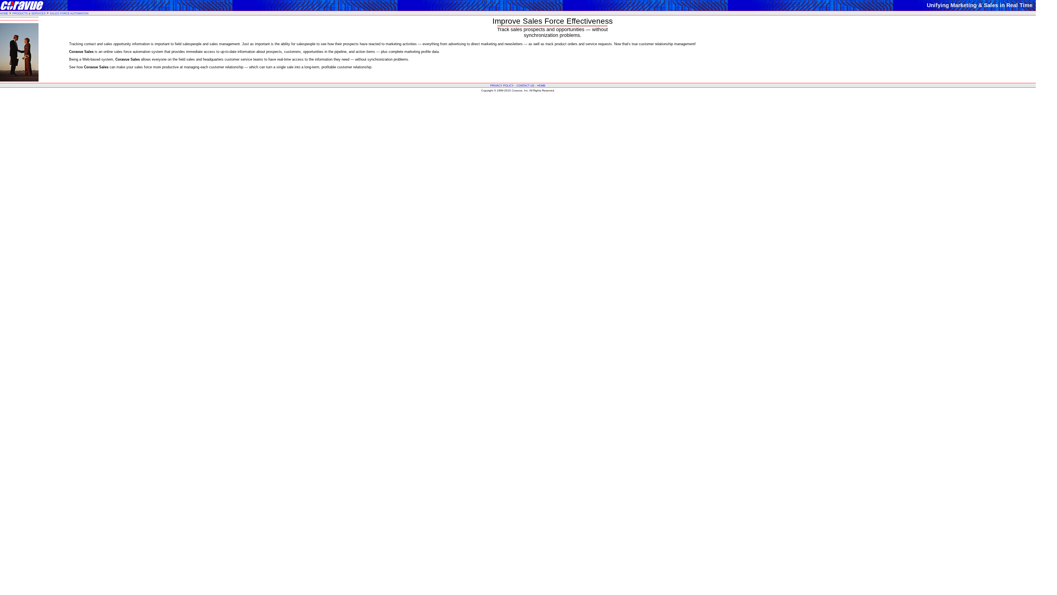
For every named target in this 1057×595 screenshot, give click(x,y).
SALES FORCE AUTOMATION (69, 13)
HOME (4, 13)
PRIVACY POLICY (502, 85)
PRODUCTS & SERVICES (29, 13)
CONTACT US (525, 85)
